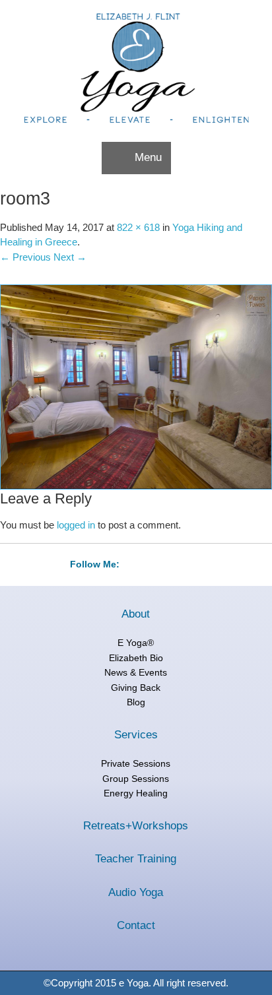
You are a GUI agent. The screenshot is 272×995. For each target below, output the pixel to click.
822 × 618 (138, 227)
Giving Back (135, 687)
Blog (136, 702)
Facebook (163, 564)
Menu (148, 157)
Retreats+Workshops (135, 825)
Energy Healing (136, 793)
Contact (136, 925)
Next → (69, 257)
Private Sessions (135, 763)
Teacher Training (135, 858)
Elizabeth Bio (136, 658)
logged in (76, 524)
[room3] (136, 386)
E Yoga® (136, 642)
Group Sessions (135, 778)
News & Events (135, 672)
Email (190, 564)
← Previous (25, 257)
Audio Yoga (135, 892)
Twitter (137, 564)
